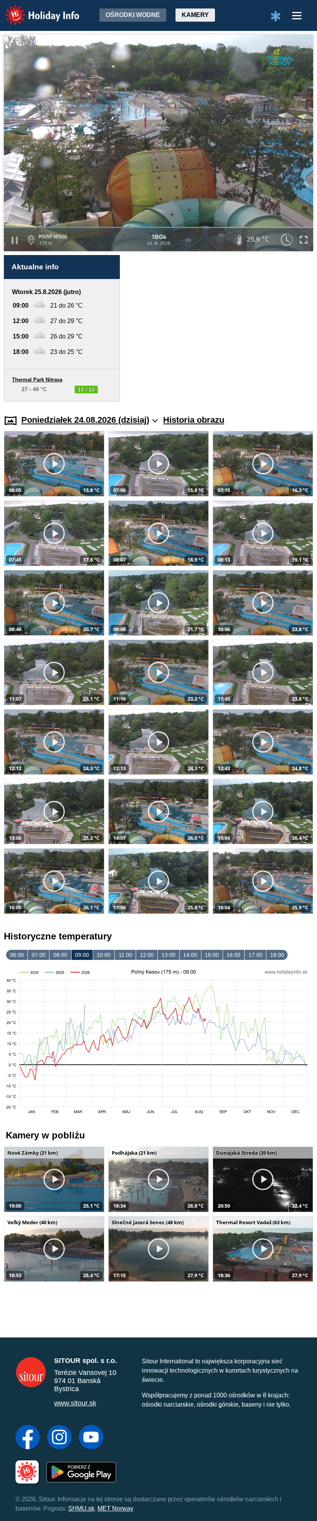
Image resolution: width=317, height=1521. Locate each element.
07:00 (39, 955)
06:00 (17, 955)
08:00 (60, 955)
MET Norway (115, 1508)
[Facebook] (27, 1438)
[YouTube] (91, 1438)
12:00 (147, 955)
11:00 (125, 955)
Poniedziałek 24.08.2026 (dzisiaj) (85, 420)
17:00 (255, 955)
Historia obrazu (193, 420)
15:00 (212, 955)
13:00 (169, 955)
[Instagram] (59, 1438)
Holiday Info (35, 10)
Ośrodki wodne (133, 15)
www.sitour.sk (75, 1403)
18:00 (277, 955)
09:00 (82, 955)
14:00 (190, 955)
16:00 (233, 955)
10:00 (104, 955)
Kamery (195, 15)
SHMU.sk (81, 1508)
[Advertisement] (220, 328)
